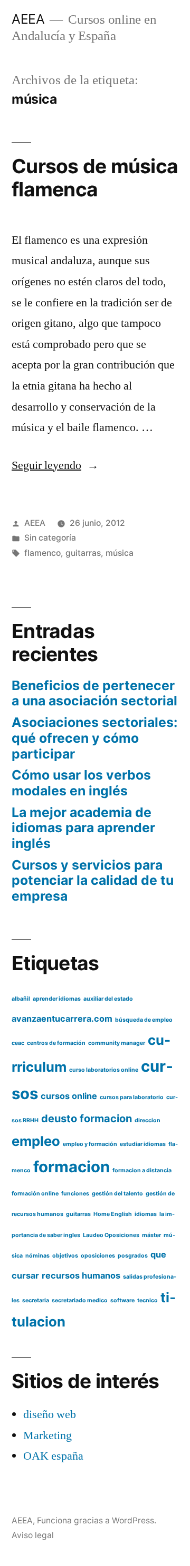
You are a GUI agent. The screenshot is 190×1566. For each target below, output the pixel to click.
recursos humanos (81, 1275)
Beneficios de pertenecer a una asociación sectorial (94, 693)
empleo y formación (90, 1144)
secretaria (35, 1300)
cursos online (69, 1096)
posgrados (133, 1255)
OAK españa (53, 1456)
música (120, 553)
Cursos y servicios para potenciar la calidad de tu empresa (93, 880)
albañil (21, 998)
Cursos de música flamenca (95, 178)
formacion (71, 1167)
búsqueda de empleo (144, 1019)
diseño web (49, 1414)
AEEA (28, 19)
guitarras (83, 553)
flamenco (42, 553)
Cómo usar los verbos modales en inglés (81, 783)
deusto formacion (86, 1118)
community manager (116, 1043)
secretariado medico (80, 1300)
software (122, 1300)
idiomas (146, 1214)
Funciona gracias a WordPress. (96, 1520)
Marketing (47, 1435)
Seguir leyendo (55, 465)
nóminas (37, 1255)
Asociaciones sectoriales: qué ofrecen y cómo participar (94, 737)
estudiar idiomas (143, 1144)
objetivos (65, 1255)
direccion (147, 1120)
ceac (18, 1043)
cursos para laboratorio (132, 1097)
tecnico (147, 1300)
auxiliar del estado (108, 998)
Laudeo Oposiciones (111, 1235)
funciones (75, 1193)
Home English (112, 1214)
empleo (36, 1141)
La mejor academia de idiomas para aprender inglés (83, 827)
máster (151, 1235)
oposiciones (98, 1255)
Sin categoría (50, 538)
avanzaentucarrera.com (62, 1018)
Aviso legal (33, 1535)
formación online (35, 1193)
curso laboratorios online (103, 1069)
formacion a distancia (142, 1170)
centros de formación (56, 1043)
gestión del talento (117, 1193)
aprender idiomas (57, 998)
